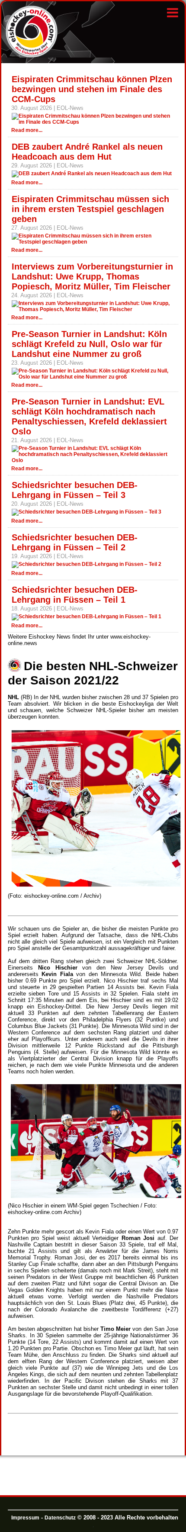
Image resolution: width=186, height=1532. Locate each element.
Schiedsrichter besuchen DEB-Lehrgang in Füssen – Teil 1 (75, 594)
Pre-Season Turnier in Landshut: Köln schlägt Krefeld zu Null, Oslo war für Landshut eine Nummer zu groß (89, 344)
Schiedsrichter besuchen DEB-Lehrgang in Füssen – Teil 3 (75, 490)
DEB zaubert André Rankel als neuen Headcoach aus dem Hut (87, 151)
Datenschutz (60, 1518)
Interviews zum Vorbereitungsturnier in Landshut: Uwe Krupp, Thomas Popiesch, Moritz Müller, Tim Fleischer (92, 276)
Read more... (26, 130)
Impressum (25, 1518)
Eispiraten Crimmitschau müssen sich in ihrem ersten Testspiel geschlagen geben (90, 209)
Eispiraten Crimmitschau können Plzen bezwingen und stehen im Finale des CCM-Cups (92, 89)
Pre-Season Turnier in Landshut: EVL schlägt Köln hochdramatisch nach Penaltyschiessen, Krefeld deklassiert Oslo (89, 416)
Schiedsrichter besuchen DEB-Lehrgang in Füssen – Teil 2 (75, 542)
